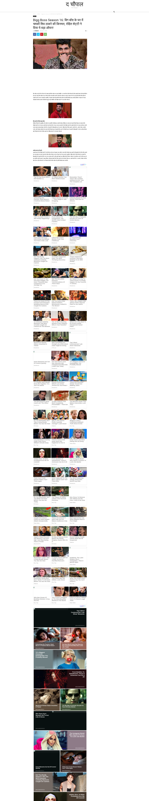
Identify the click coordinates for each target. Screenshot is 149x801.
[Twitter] (38, 34)
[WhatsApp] (45, 34)
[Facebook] (34, 34)
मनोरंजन (38, 14)
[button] (114, 12)
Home (34, 14)
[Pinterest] (41, 34)
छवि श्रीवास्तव (36, 30)
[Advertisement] (60, 82)
